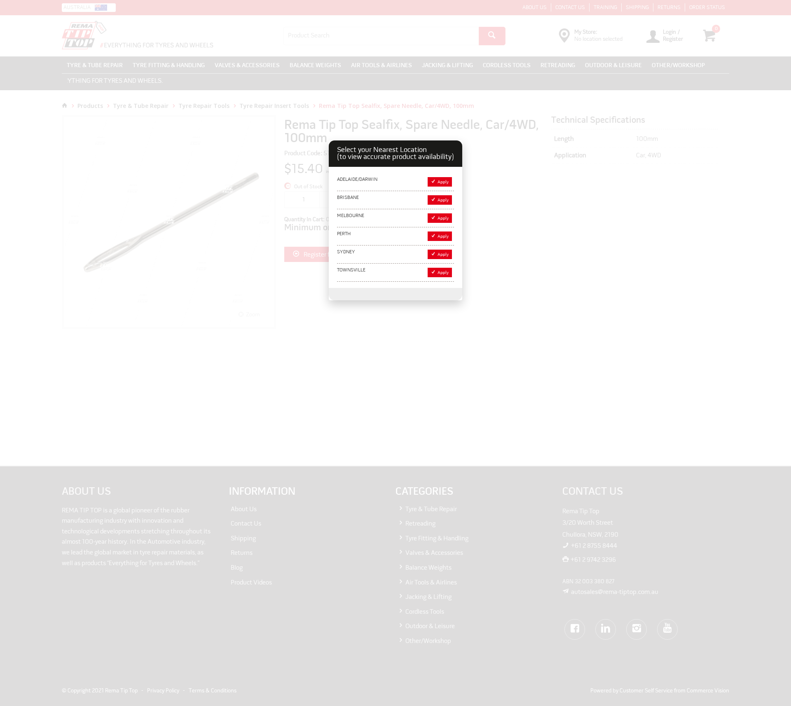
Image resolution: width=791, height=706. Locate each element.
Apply (443, 182)
